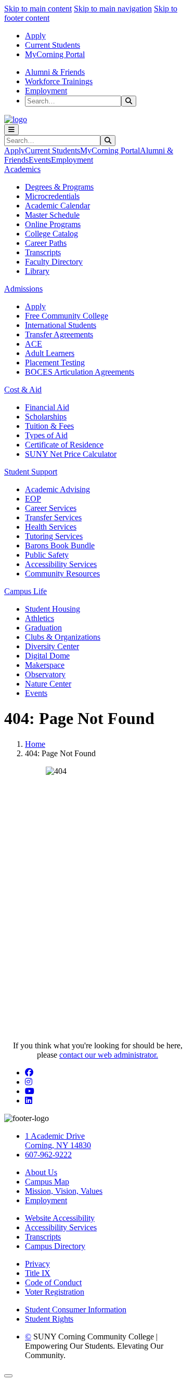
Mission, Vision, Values (63, 1191)
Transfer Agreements (59, 334)
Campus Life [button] (25, 591)
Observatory (45, 674)
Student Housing (52, 608)
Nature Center (48, 683)
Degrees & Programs (59, 186)
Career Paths (46, 243)
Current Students (52, 45)
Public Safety (47, 554)
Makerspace (44, 665)
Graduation (43, 627)
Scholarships (46, 416)
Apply (35, 35)
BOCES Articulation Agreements (79, 371)
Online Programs (53, 224)
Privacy (37, 1263)
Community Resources (62, 573)
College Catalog (51, 233)
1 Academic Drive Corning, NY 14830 (58, 1140)
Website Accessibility (60, 1218)
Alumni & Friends (55, 72)
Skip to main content (38, 8)
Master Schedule (52, 214)
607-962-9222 (48, 1154)
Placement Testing (55, 362)
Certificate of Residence (64, 444)
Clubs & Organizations (62, 637)
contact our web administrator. (108, 1054)
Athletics (39, 618)
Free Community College (66, 315)
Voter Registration (54, 1291)
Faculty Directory (54, 261)
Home (35, 744)
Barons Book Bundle (60, 545)
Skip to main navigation (113, 8)
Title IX (37, 1273)
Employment (46, 90)
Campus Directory (55, 1246)
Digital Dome (47, 655)
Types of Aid (46, 435)
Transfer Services (53, 517)
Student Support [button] (30, 471)
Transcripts (43, 252)
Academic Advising (57, 489)
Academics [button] (22, 169)
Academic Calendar (57, 205)
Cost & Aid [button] (23, 389)
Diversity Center (52, 646)
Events (40, 159)
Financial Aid (47, 407)
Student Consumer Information (75, 1309)
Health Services (50, 526)
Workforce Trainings (59, 81)
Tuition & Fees (49, 426)
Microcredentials (52, 196)
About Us (41, 1172)
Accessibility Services (61, 564)
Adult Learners (49, 353)
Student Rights (49, 1318)
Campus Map (47, 1181)
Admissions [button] (23, 288)
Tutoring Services (54, 536)
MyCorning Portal (55, 54)
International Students (60, 325)
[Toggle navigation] (11, 129)
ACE (33, 343)
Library (37, 271)
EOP (33, 498)
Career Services (50, 508)
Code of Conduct (53, 1282)
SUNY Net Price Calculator (70, 454)
